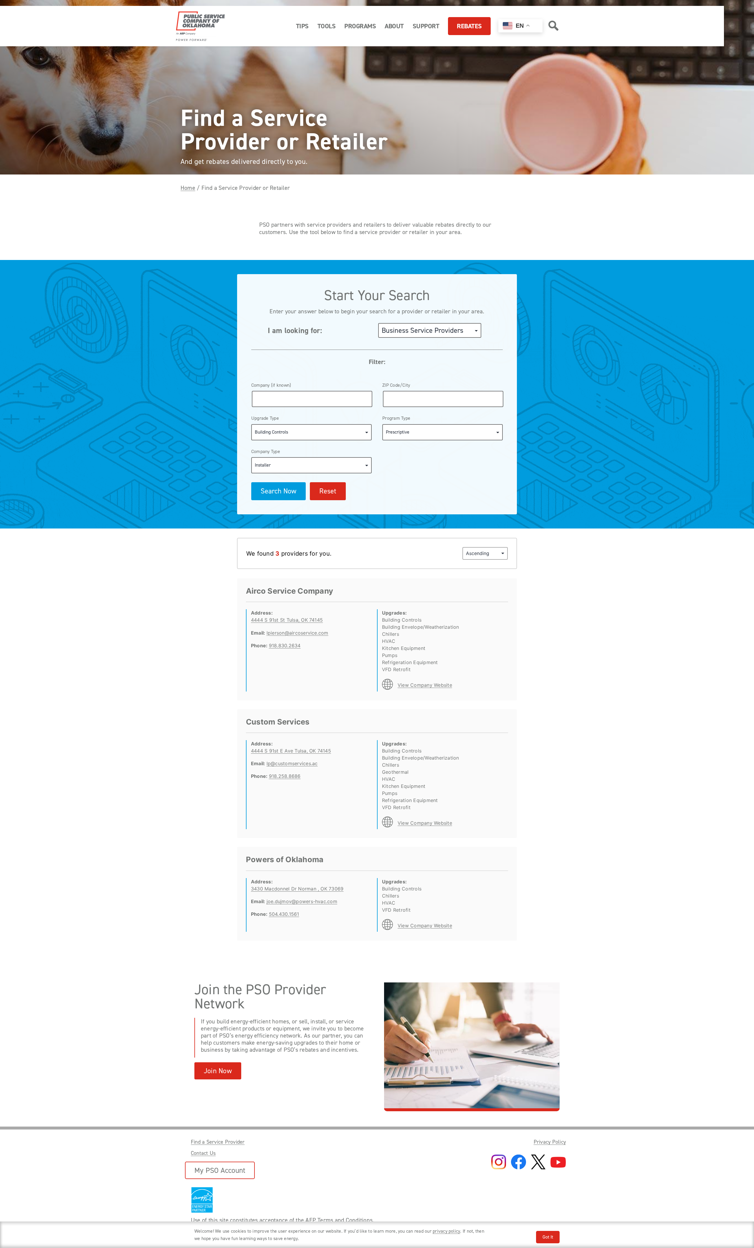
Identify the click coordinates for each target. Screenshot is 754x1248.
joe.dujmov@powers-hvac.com (302, 901)
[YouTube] (558, 1163)
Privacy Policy (550, 1142)
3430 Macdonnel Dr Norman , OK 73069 (297, 889)
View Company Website (425, 685)
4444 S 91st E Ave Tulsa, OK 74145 (291, 751)
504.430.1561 (284, 914)
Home (188, 188)
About (394, 26)
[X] (538, 1162)
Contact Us (203, 1153)
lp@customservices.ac (292, 763)
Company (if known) (271, 385)
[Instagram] (498, 1162)
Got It (548, 1237)
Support (426, 26)
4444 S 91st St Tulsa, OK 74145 (287, 620)
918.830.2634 (285, 645)
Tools (327, 26)
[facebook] (518, 1162)
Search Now (278, 491)
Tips (302, 26)
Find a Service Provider (218, 1142)
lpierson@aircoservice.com (297, 633)
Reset (327, 491)
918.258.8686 (285, 776)
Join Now (218, 1071)
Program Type (396, 418)
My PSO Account (219, 1170)
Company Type (265, 451)
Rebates (469, 26)
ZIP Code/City (396, 385)
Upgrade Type (265, 418)
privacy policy (446, 1231)
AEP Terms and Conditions (339, 1220)
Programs (360, 26)
